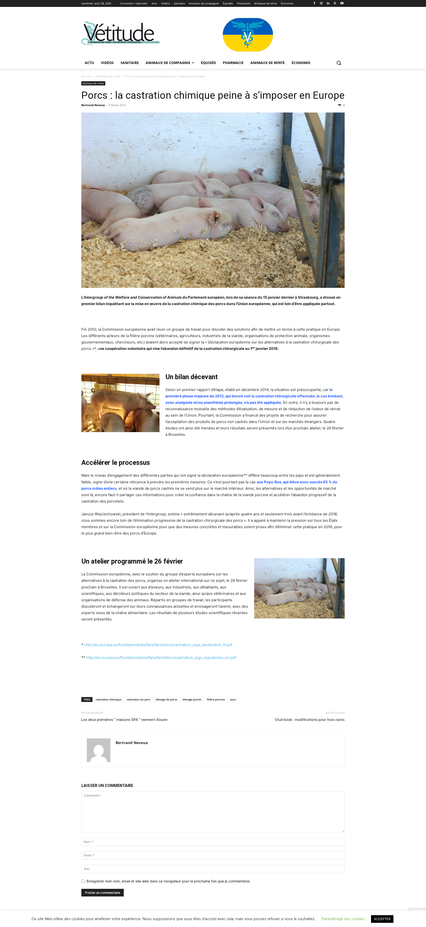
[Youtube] (342, 3)
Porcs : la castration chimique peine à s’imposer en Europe (213, 95)
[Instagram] (321, 3)
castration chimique (108, 699)
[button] (339, 63)
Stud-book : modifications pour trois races (310, 719)
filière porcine (216, 699)
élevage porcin (192, 699)
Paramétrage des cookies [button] (343, 918)
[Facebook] (314, 3)
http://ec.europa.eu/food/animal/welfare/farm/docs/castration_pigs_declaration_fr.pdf (158, 644)
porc (233, 699)
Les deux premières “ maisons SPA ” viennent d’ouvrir (124, 719)
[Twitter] (335, 3)
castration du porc (138, 699)
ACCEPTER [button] (382, 919)
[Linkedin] (328, 3)
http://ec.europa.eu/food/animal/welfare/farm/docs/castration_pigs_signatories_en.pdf (161, 657)
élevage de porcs (166, 699)
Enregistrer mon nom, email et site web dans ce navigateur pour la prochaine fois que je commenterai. (168, 881)
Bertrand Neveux (93, 105)
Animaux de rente (108, 76)
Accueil (86, 76)
